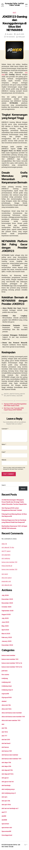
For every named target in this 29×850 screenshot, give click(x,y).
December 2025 (7, 599)
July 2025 (5, 618)
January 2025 (6, 641)
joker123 (6, 394)
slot (14, 12)
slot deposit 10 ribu (8, 547)
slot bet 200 (6, 739)
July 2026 (5, 595)
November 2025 (7, 603)
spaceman (5, 824)
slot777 (4, 812)
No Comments (11, 37)
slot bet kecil (6, 743)
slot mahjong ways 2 (9, 793)
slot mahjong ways (8, 789)
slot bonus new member (10, 755)
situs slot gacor (7, 578)
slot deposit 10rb (7, 774)
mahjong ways (7, 686)
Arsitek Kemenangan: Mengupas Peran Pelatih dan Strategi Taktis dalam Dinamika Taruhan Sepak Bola (14, 502)
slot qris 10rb (6, 804)
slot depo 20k (6, 766)
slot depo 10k (6, 762)
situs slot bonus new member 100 (13, 716)
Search (4, 485)
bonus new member (8, 655)
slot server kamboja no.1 (10, 808)
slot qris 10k (6, 801)
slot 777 (4, 736)
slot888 (4, 820)
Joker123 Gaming (14, 394)
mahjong (5, 678)
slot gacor (5, 778)
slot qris (4, 797)
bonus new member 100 (9, 562)
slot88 (4, 816)
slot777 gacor (6, 551)
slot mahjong (6, 558)
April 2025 (5, 630)
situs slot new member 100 (11, 720)
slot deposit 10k (7, 770)
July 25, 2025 (20, 34)
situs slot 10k (6, 705)
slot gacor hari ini (8, 781)
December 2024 (7, 645)
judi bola (4, 671)
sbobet (4, 701)
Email (4, 452)
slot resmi (5, 574)
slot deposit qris (7, 585)
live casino (5, 674)
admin (10, 34)
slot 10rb (5, 732)
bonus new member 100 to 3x (12, 663)
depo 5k (4, 544)
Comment (5, 429)
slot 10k (4, 728)
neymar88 (19, 395)
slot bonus (5, 747)
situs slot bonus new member (12, 713)
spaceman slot (7, 827)
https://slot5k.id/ (7, 566)
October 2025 (6, 607)
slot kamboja (6, 785)
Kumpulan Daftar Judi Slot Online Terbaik (14, 4)
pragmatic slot (6, 581)
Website (4, 460)
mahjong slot (6, 682)
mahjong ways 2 (7, 690)
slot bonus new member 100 (11, 759)
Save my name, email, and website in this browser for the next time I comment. (14, 468)
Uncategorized (7, 835)
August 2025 (6, 614)
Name (4, 444)
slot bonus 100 (7, 751)
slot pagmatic (6, 555)
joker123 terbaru (11, 395)
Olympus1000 (7, 697)
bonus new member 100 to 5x (12, 667)
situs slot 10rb (6, 709)
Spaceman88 (6, 831)
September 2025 (7, 610)
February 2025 (7, 637)
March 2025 (6, 633)
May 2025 (5, 626)
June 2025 (5, 622)
